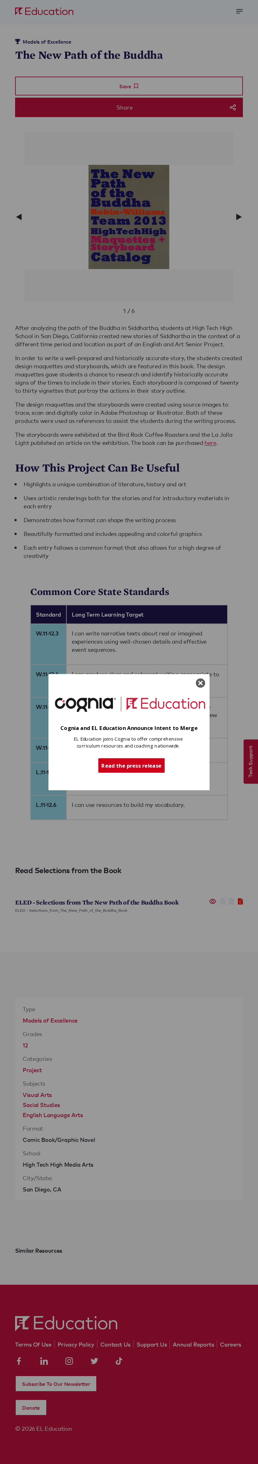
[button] (129, 728)
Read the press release (131, 765)
